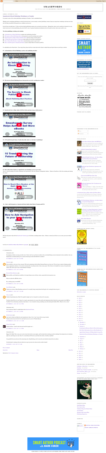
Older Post (71, 350)
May (81, 342)
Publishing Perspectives (82, 414)
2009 (80, 357)
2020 (80, 306)
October (81, 326)
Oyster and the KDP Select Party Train (89, 175)
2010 (80, 355)
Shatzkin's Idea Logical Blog (83, 412)
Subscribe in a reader (81, 292)
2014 (80, 318)
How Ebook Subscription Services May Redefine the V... (91, 330)
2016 (80, 314)
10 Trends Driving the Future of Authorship (14, 39)
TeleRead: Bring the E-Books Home (84, 408)
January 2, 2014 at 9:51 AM (14, 344)
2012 (80, 351)
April (81, 344)
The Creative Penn (81, 407)
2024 (80, 298)
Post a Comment (6, 347)
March (81, 346)
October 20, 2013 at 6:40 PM (14, 269)
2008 (80, 359)
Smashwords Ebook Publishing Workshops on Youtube (91, 334)
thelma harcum (9, 315)
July (81, 340)
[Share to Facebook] (36, 245)
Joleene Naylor (9, 324)
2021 (80, 304)
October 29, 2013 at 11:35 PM (15, 328)
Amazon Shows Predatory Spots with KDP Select (91, 141)
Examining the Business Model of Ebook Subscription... (91, 328)
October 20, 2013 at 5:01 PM (14, 258)
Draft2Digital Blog (81, 405)
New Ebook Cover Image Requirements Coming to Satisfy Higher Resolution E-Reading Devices (91, 210)
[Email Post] (29, 244)
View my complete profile (91, 427)
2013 (80, 320)
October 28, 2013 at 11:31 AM (15, 320)
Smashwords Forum (30, 309)
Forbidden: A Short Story (82, 366)
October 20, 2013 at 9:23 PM (14, 283)
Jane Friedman (80, 410)
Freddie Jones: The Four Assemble (84, 369)
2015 (80, 316)
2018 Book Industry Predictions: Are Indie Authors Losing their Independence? (92, 201)
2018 (80, 310)
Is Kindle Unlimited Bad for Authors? (89, 149)
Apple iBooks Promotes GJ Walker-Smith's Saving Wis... (91, 332)
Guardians (79, 368)
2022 (80, 302)
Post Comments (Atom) (13, 353)
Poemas (78, 373)
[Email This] (31, 245)
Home (38, 350)
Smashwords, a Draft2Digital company (59, 9)
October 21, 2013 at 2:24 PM (14, 311)
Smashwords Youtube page (22, 235)
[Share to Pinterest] (37, 245)
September (82, 336)
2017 (80, 312)
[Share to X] (34, 245)
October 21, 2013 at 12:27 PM (15, 304)
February (82, 348)
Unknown (8, 262)
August (81, 338)
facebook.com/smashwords (83, 69)
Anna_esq (8, 295)
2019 (80, 308)
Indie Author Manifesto (86, 218)
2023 (80, 300)
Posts (80, 131)
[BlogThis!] (33, 245)
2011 (80, 353)
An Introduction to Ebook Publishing (12, 34)
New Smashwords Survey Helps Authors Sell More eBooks (88, 192)
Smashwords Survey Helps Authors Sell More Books (16, 37)
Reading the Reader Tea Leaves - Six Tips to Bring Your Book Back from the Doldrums (91, 157)
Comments (81, 133)
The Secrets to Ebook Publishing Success (13, 36)
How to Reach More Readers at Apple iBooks (14, 41)
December (82, 322)
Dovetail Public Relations (11, 273)
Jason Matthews (9, 287)
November (82, 324)
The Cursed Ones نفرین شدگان (83, 371)
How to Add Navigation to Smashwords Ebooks (15, 42)
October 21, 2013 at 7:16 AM (14, 291)
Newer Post (5, 350)
